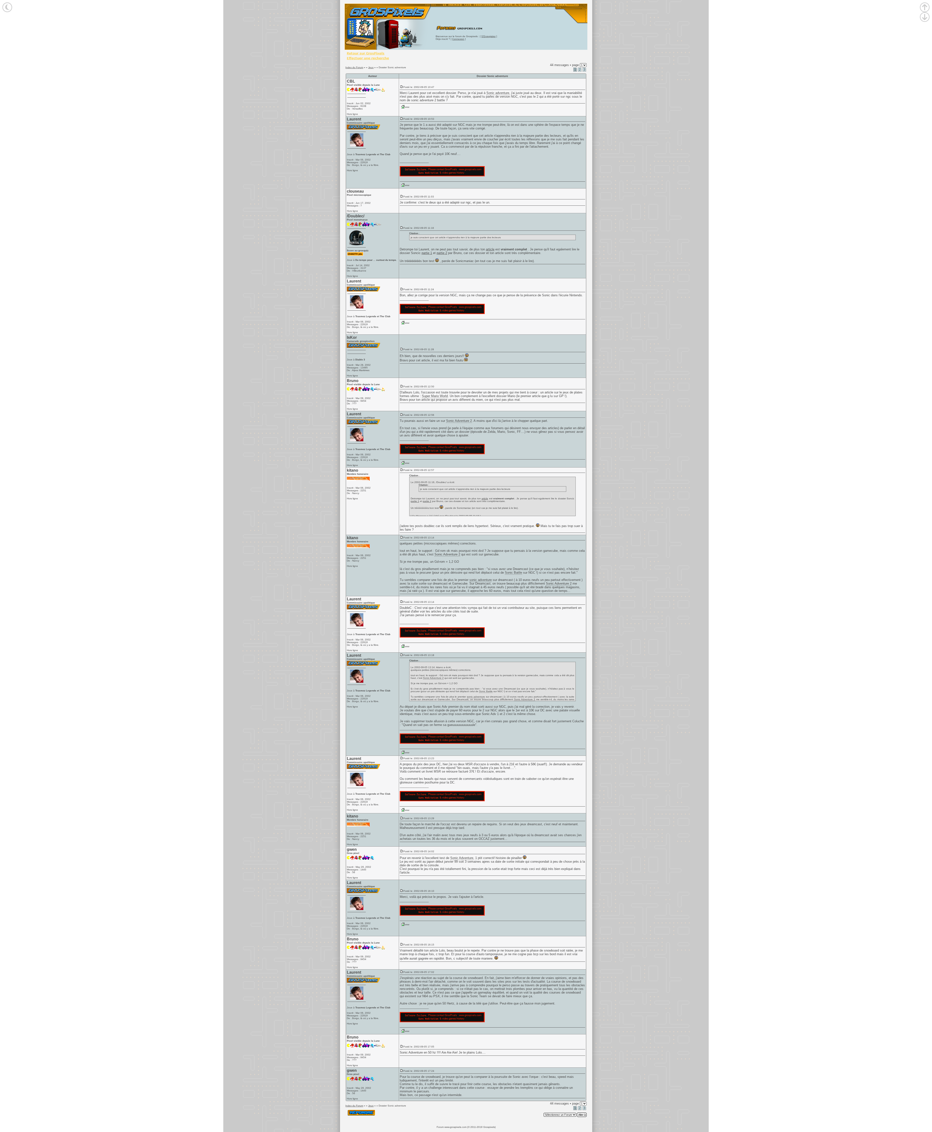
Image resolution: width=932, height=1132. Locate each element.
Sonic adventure (497, 93)
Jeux (371, 67)
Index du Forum (354, 67)
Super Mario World (435, 396)
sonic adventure (480, 580)
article (490, 249)
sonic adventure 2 (423, 100)
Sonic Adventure (461, 858)
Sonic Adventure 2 (459, 421)
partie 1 (427, 253)
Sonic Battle (513, 572)
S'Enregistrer (488, 36)
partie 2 (442, 253)
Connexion (458, 39)
